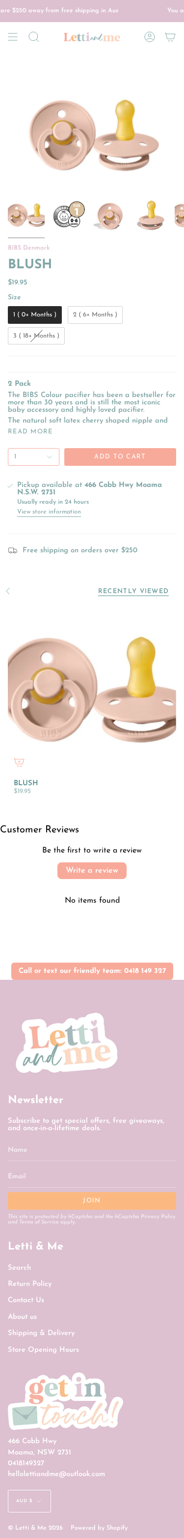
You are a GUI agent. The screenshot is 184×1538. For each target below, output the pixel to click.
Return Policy (30, 1284)
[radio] (35, 315)
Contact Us (26, 1300)
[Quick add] (19, 762)
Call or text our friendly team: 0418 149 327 (92, 971)
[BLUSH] (92, 689)
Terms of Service (39, 1222)
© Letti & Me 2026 (35, 1528)
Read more (30, 431)
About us (22, 1317)
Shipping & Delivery (41, 1333)
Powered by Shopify (99, 1528)
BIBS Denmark (29, 248)
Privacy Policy (158, 1217)
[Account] (150, 37)
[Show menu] (12, 37)
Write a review (92, 871)
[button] (34, 37)
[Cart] (170, 37)
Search (19, 1268)
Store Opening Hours (43, 1350)
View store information (49, 512)
